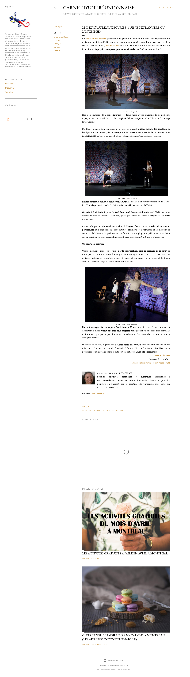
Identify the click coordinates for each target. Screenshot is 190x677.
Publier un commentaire (100, 558)
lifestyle (57, 44)
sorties (57, 47)
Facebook (9, 84)
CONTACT (132, 14)
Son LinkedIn (98, 394)
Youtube (9, 92)
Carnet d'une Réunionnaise (98, 8)
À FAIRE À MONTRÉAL (96, 14)
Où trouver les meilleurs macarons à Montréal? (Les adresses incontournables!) (123, 637)
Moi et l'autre (162, 355)
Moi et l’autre (112, 45)
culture (57, 40)
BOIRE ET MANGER (117, 14)
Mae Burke (124, 665)
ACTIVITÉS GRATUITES (73, 14)
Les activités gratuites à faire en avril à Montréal (125, 553)
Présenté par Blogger (115, 660)
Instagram (9, 88)
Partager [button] (58, 26)
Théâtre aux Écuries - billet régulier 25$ (151, 362)
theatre (57, 50)
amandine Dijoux (61, 37)
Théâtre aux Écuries (96, 38)
